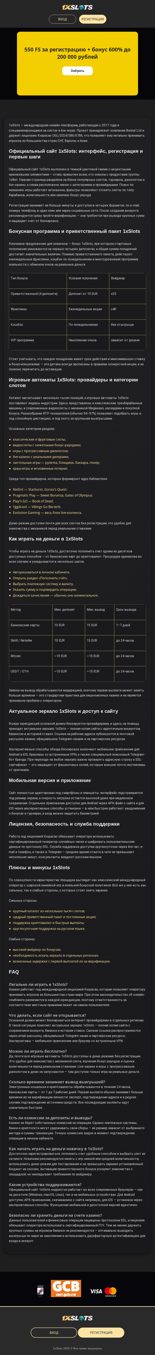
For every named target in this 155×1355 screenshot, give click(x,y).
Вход (62, 19)
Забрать (77, 71)
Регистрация (93, 19)
